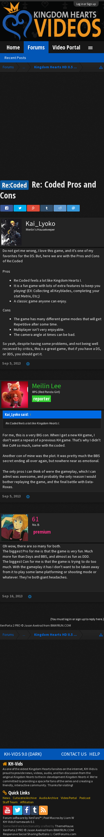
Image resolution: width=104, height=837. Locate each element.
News (6, 798)
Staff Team (10, 802)
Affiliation (27, 802)
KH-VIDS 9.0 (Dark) (23, 754)
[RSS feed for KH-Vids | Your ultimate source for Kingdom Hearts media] (43, 810)
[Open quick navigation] (101, 67)
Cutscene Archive (25, 798)
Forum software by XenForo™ (22, 818)
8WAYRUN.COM (60, 625)
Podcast (84, 798)
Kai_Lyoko (40, 223)
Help (94, 754)
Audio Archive (48, 798)
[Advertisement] (52, 127)
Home (13, 47)
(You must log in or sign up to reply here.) (77, 619)
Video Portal (66, 47)
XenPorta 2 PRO (10, 625)
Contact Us (74, 754)
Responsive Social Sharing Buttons (26, 834)
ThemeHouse (64, 826)
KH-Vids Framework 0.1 (18, 822)
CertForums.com (64, 834)
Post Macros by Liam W (58, 818)
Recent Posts (15, 57)
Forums (36, 47)
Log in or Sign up (86, 4)
